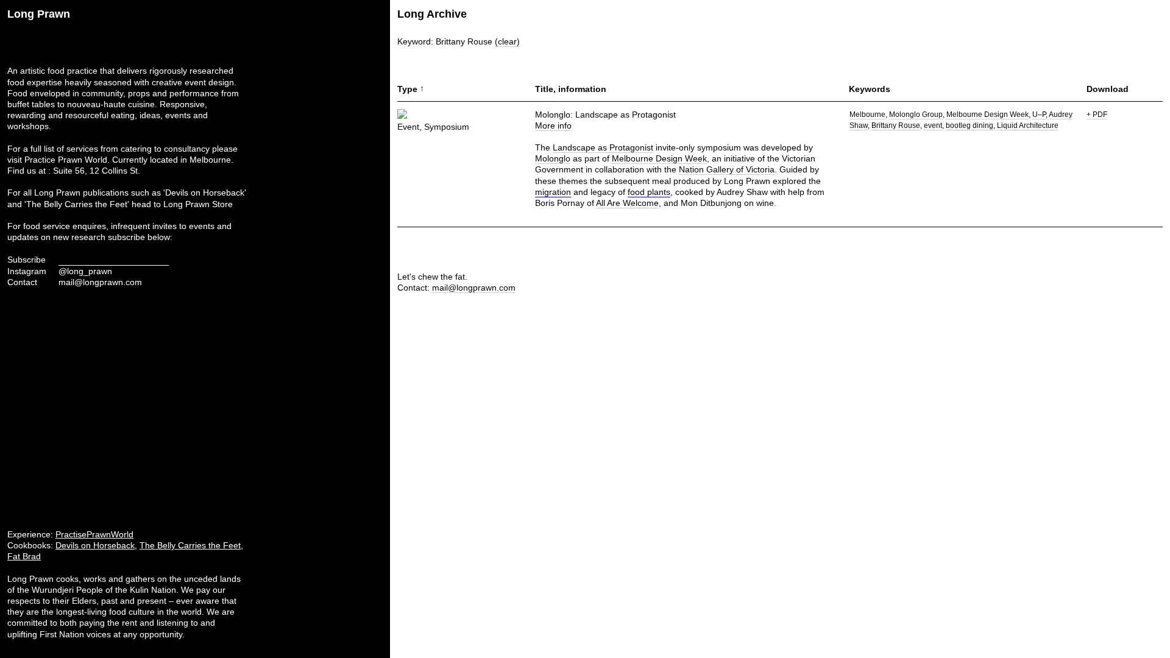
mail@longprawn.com (100, 282)
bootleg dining (969, 125)
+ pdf (1097, 114)
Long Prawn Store (198, 204)
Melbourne (867, 114)
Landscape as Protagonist (603, 147)
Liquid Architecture (1027, 125)
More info (553, 125)
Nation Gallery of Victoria (727, 169)
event (933, 125)
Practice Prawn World (65, 159)
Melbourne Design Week (659, 158)
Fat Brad (24, 556)
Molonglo (552, 158)
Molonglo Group (916, 114)
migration (553, 192)
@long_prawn (85, 271)
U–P (1039, 114)
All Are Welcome (627, 203)
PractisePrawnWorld (94, 534)
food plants (649, 192)
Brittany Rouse (895, 125)
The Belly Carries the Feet (190, 545)
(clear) (507, 41)
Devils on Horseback (95, 545)
